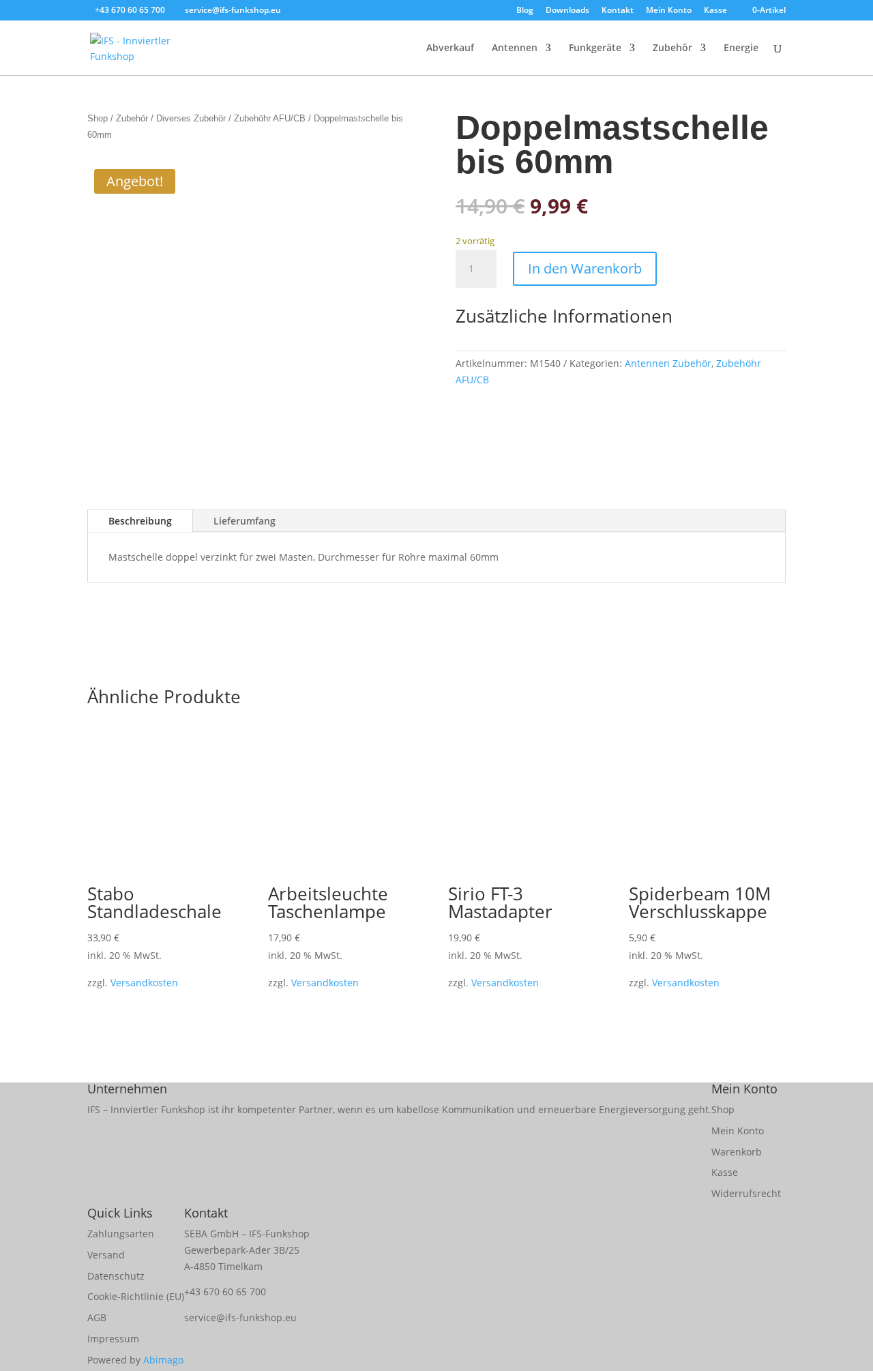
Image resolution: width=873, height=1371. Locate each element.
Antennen (514, 48)
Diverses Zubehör (191, 118)
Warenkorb (736, 1151)
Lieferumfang (244, 520)
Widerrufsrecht (746, 1193)
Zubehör (672, 48)
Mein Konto (669, 11)
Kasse (715, 11)
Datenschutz (116, 1275)
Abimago (163, 1359)
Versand (106, 1254)
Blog (524, 11)
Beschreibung (140, 520)
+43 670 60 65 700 (225, 1291)
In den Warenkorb (585, 268)
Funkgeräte (595, 48)
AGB (96, 1317)
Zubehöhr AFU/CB (270, 118)
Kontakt (618, 11)
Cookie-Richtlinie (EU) (135, 1296)
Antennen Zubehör (668, 363)
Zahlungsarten (120, 1233)
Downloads (567, 11)
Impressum (113, 1338)
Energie (741, 48)
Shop (97, 118)
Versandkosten (144, 982)
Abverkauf (450, 48)
